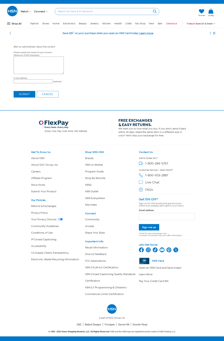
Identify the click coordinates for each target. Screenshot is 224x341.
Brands (89, 158)
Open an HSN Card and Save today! (160, 267)
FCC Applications (95, 260)
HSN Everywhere (95, 198)
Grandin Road (140, 324)
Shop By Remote (95, 178)
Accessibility (38, 246)
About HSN (37, 158)
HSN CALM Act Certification (101, 267)
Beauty (83, 23)
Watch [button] (24, 11)
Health (118, 23)
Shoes (45, 23)
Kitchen (106, 23)
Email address (146, 210)
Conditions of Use (42, 232)
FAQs (149, 189)
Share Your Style (95, 232)
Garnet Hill (123, 324)
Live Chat (152, 182)
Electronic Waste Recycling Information (55, 259)
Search (154, 11)
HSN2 (88, 184)
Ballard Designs (93, 324)
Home (56, 23)
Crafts (128, 23)
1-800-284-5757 (156, 163)
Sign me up (149, 227)
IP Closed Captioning (43, 239)
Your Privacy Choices (44, 219)
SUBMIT (24, 94)
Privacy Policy (39, 212)
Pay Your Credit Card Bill (153, 281)
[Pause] (214, 33)
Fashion (34, 23)
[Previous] (10, 33)
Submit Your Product (43, 191)
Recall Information (96, 247)
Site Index (91, 204)
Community (92, 219)
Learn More (146, 274)
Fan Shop (140, 23)
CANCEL (47, 94)
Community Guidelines (45, 226)
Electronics (69, 23)
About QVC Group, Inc (44, 164)
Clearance (171, 23)
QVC (79, 324)
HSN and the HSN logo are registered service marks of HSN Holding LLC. (112, 331)
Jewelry (94, 23)
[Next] (210, 33)
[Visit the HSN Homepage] (12, 15)
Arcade (89, 226)
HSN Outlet (91, 191)
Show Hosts (38, 184)
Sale (160, 23)
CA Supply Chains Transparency (50, 252)
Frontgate (110, 324)
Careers (36, 171)
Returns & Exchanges (43, 206)
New (151, 23)
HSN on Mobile (94, 164)
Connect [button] (40, 11)
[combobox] (106, 11)
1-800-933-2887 (156, 175)
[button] (180, 13)
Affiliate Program (41, 178)
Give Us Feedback (96, 254)
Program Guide (94, 171)
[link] (211, 13)
